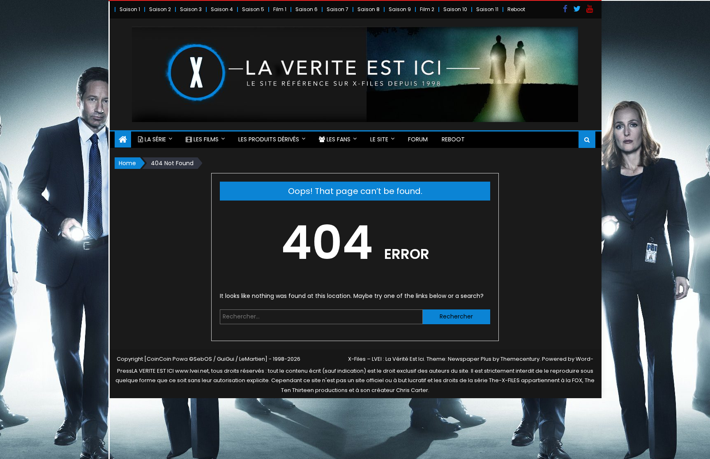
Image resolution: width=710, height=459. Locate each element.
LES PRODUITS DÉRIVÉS (268, 139)
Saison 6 (306, 9)
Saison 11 (487, 9)
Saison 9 (400, 9)
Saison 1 (130, 9)
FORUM (418, 139)
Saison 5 (253, 9)
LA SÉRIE (154, 139)
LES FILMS (205, 139)
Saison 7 (337, 9)
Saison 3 (191, 9)
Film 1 (279, 9)
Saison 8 (368, 9)
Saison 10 (455, 9)
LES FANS (337, 139)
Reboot (516, 9)
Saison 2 (160, 9)
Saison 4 (222, 9)
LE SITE (379, 139)
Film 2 (427, 9)
